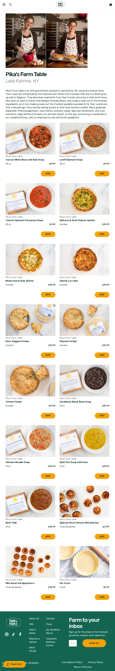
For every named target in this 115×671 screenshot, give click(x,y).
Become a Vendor (34, 640)
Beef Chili (11, 522)
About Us (34, 618)
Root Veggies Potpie (17, 341)
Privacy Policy (95, 662)
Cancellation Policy (72, 662)
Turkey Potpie (14, 401)
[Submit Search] (10, 4)
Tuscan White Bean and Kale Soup (25, 159)
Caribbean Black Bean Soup (75, 401)
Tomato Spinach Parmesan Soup (24, 220)
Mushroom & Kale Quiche (20, 280)
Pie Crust (65, 583)
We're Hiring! (32, 649)
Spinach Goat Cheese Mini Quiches (79, 522)
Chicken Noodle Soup (18, 462)
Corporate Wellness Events (51, 642)
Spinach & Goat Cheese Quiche (77, 220)
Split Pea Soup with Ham (74, 462)
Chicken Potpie (68, 341)
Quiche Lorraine (69, 280)
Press (49, 624)
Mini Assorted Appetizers (20, 583)
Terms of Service (82, 667)
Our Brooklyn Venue (53, 631)
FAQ (31, 624)
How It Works (32, 631)
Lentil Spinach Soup (71, 159)
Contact (50, 618)
